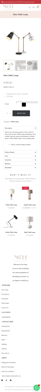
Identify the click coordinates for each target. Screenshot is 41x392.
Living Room (5, 326)
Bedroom (4, 335)
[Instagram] (6, 380)
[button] (37, 388)
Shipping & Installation (8, 362)
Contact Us (4, 307)
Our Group (4, 290)
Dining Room (5, 331)
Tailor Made (5, 303)
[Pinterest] (10, 380)
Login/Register (6, 317)
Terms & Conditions (7, 371)
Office (3, 340)
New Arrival (5, 353)
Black (24, 105)
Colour (7, 104)
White (19, 105)
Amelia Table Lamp (30, 205)
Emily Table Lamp (11, 205)
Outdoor (4, 348)
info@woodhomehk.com (13, 376)
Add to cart (21, 113)
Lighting (4, 344)
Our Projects (5, 294)
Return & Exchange (7, 367)
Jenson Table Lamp (11, 232)
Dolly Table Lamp (29, 232)
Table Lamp (15, 121)
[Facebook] (2, 380)
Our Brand (4, 298)
